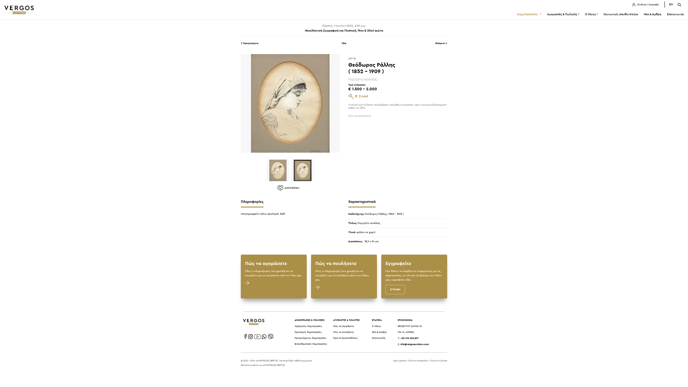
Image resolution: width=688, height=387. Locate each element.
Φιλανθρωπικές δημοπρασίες (311, 344)
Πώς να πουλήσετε (343, 332)
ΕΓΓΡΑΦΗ (395, 289)
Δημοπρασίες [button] (528, 14)
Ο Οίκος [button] (590, 14)
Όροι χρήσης (399, 360)
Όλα (344, 43)
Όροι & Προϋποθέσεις (345, 338)
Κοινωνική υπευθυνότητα (621, 14)
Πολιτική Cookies (438, 360)
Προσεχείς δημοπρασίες (308, 332)
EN (671, 4)
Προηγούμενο (250, 43)
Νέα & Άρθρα (652, 14)
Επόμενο (440, 43)
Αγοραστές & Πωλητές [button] (562, 14)
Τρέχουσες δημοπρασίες (308, 326)
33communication (249, 365)
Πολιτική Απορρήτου (418, 360)
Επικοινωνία (675, 14)
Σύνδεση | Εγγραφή (647, 4)
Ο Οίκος (376, 326)
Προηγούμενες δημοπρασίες (310, 338)
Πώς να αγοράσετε (343, 326)
